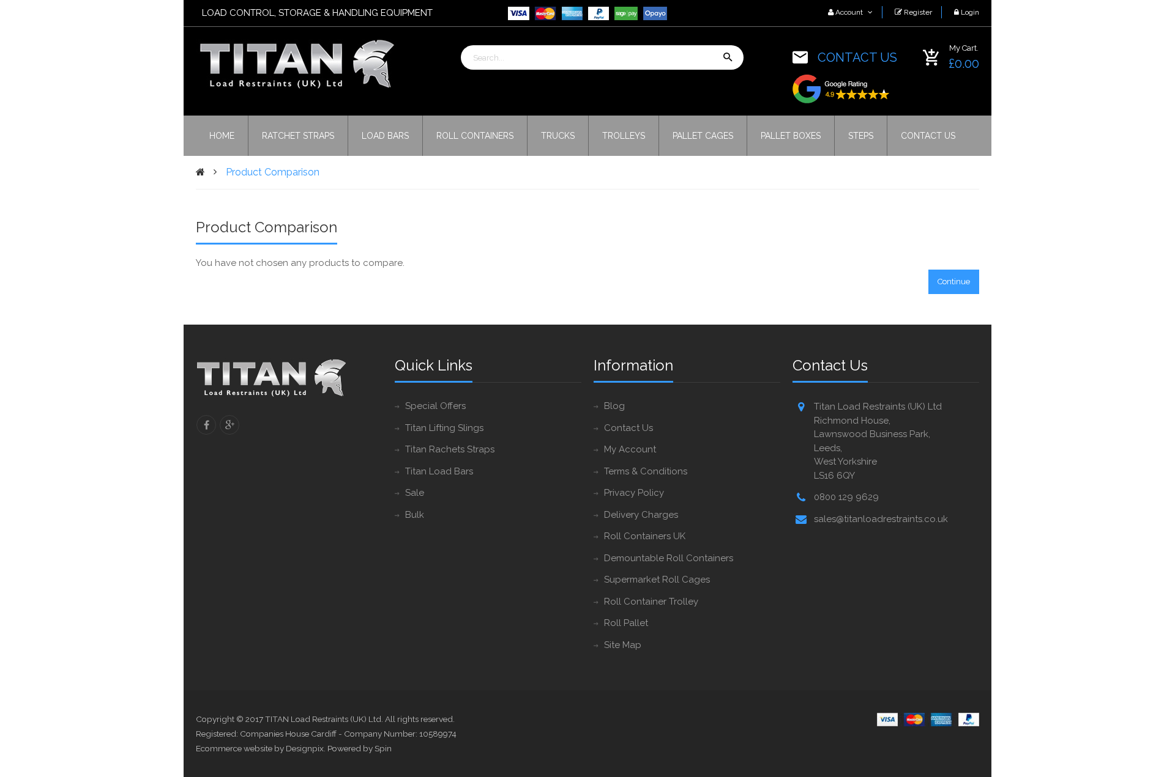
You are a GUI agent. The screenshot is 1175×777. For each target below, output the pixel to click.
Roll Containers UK (644, 536)
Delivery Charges (641, 514)
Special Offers (435, 405)
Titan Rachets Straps (449, 449)
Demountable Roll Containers (668, 558)
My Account (630, 449)
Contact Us (628, 427)
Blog (614, 405)
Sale (414, 492)
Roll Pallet (626, 622)
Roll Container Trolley (651, 601)
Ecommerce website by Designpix (260, 748)
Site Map (622, 644)
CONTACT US (857, 57)
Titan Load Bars (439, 471)
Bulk (414, 514)
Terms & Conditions (645, 471)
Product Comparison (272, 172)
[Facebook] (206, 425)
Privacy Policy (634, 492)
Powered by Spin (359, 748)
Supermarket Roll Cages (657, 579)
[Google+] (229, 425)
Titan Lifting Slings (444, 427)
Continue (954, 281)
